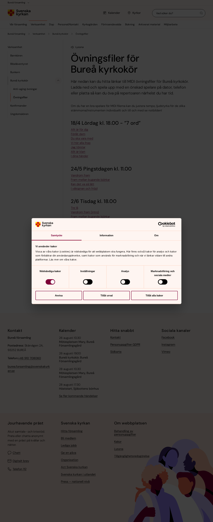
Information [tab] (106, 235)
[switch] (88, 282)
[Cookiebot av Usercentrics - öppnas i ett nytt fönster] (163, 224)
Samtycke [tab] (56, 235)
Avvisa (59, 295)
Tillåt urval (107, 295)
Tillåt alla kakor (154, 295)
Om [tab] (156, 235)
